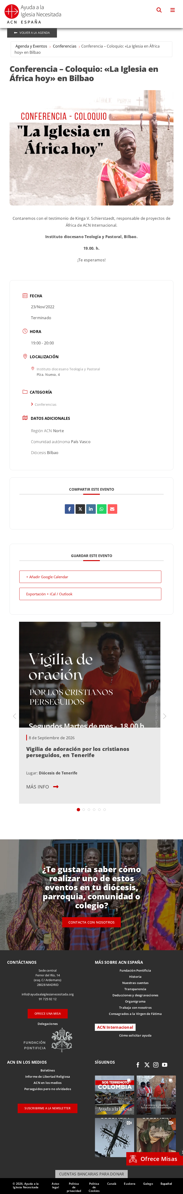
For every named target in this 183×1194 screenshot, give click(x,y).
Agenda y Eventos (31, 46)
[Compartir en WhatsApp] (102, 509)
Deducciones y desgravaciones (135, 995)
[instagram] (155, 1064)
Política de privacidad (74, 1187)
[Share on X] (80, 509)
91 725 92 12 (47, 999)
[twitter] (147, 1064)
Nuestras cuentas (135, 983)
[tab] (78, 809)
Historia (135, 976)
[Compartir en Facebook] (69, 509)
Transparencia (135, 989)
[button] (159, 10)
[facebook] (138, 1064)
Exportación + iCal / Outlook (49, 594)
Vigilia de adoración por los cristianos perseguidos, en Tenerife (77, 751)
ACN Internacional (115, 1027)
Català (111, 1183)
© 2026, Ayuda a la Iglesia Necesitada (26, 1185)
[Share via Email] (112, 509)
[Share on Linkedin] (91, 509)
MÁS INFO (37, 786)
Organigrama (135, 1001)
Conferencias (64, 46)
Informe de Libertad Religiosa (47, 1076)
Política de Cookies (94, 1187)
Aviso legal (55, 1185)
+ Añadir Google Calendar (47, 576)
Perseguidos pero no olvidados (47, 1089)
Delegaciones (48, 1024)
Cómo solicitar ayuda (135, 1035)
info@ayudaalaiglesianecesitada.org (48, 994)
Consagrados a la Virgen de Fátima (135, 1014)
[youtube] (164, 1064)
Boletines (48, 1070)
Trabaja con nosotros (135, 1007)
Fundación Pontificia (135, 970)
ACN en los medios (47, 1083)
